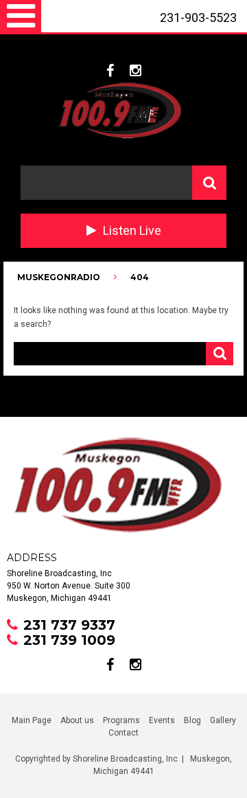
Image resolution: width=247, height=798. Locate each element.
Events (162, 720)
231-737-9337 (192, 50)
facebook (110, 71)
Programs (121, 720)
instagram (135, 71)
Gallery (223, 720)
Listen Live (132, 230)
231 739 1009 (69, 640)
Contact (123, 733)
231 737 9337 (69, 625)
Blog (192, 720)
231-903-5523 (198, 17)
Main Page (31, 720)
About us (77, 720)
